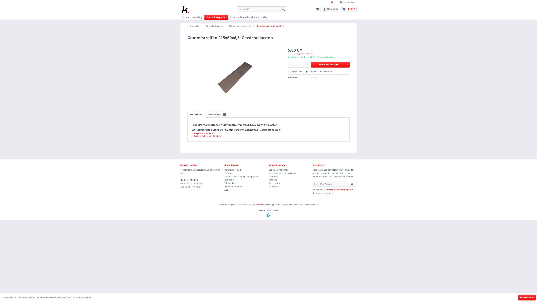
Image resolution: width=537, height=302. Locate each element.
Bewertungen (216, 114)
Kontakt (228, 173)
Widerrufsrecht (231, 183)
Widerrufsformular (233, 186)
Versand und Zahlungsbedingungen (241, 176)
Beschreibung (196, 114)
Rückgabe (229, 179)
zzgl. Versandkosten (305, 54)
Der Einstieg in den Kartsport (282, 173)
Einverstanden (527, 297)
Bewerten (327, 71)
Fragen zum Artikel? (203, 133)
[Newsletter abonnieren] (352, 184)
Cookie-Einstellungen (278, 169)
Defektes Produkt (232, 169)
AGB (226, 189)
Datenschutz (274, 183)
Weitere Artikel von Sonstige (207, 136)
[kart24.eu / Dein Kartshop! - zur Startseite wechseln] (185, 9)
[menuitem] (261, 9)
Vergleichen (296, 71)
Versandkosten (262, 204)
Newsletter (273, 176)
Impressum (273, 186)
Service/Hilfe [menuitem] (348, 2)
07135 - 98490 (189, 180)
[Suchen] (283, 9)
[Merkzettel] (318, 9)
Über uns (272, 179)
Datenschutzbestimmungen (338, 189)
